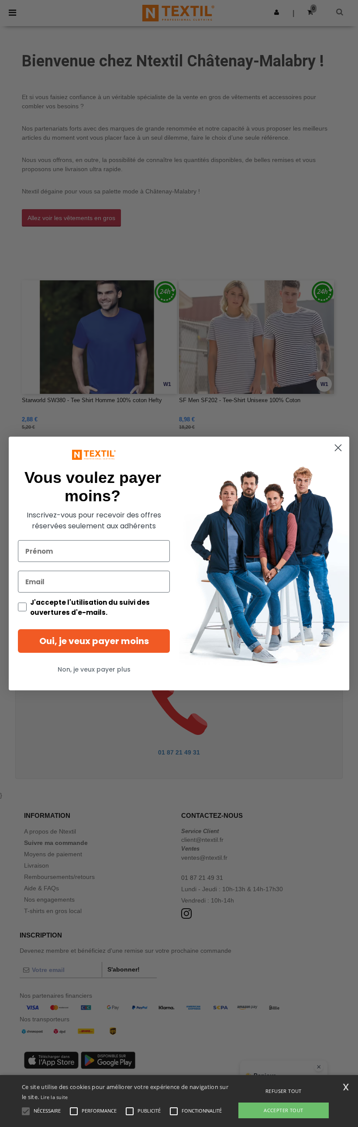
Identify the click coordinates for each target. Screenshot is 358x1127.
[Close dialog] (338, 447)
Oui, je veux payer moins (94, 641)
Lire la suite (54, 1097)
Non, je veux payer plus (94, 669)
